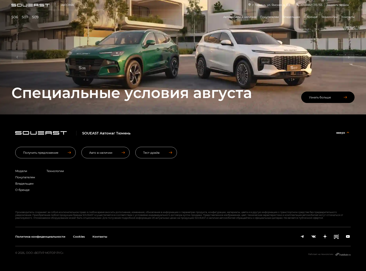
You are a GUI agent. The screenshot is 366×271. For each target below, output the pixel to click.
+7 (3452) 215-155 (311, 5)
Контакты (348, 17)
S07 (25, 17)
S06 (14, 17)
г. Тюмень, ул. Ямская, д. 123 (271, 5)
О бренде (310, 17)
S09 (35, 17)
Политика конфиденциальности (40, 236)
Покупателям (269, 17)
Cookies (79, 236)
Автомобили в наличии (239, 17)
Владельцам (291, 17)
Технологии (329, 17)
